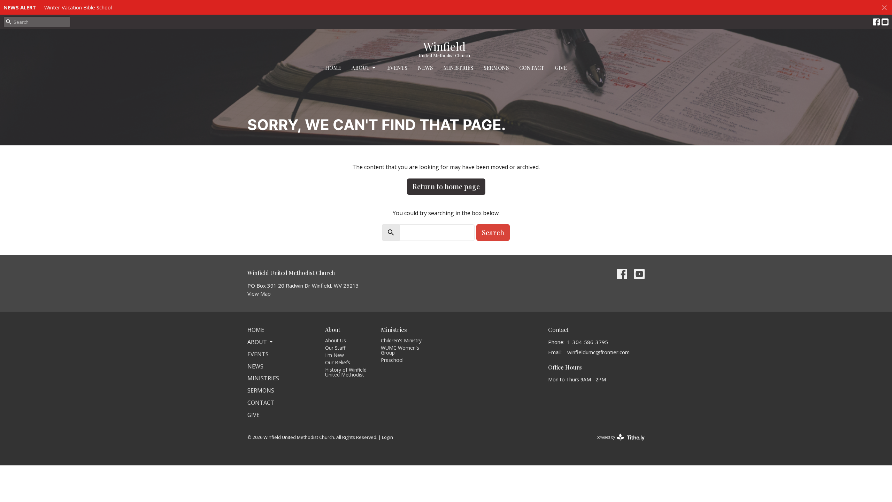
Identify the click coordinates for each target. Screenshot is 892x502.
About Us (335, 340)
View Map (259, 293)
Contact (531, 67)
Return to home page (446, 186)
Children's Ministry (401, 340)
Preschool (392, 360)
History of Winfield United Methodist (346, 372)
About (361, 67)
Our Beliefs (337, 362)
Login (387, 437)
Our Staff (335, 347)
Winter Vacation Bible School (78, 7)
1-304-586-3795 (587, 342)
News (425, 67)
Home (333, 67)
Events (397, 67)
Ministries (458, 67)
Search (493, 232)
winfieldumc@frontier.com (598, 352)
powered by (617, 443)
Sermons (496, 67)
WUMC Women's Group (400, 350)
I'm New (334, 355)
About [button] (257, 342)
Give (561, 67)
